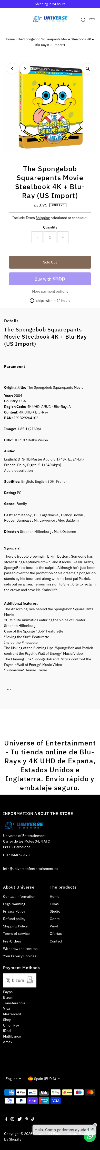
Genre (55, 918)
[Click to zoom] (87, 69)
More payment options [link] (50, 291)
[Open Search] (83, 20)
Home (10, 39)
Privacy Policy (14, 911)
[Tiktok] (32, 1119)
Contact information (19, 896)
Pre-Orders (12, 941)
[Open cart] (92, 20)
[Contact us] (90, 1135)
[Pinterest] (26, 1119)
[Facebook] (6, 1119)
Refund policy (14, 918)
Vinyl (54, 926)
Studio (55, 911)
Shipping (43, 217)
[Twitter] (19, 1119)
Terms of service (16, 933)
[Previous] (12, 68)
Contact (56, 941)
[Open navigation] (15, 20)
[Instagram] (12, 1119)
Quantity (50, 227)
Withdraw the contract (21, 948)
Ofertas (56, 933)
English (11, 1078)
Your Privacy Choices (19, 956)
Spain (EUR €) (45, 1078)
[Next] (25, 68)
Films (54, 904)
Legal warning (14, 904)
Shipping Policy (15, 926)
